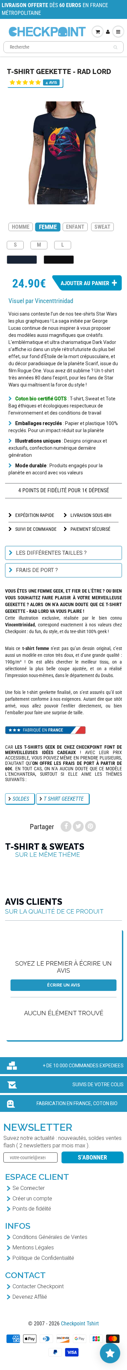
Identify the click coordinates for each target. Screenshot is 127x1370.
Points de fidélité (32, 1208)
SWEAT (102, 227)
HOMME (20, 227)
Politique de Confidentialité (43, 1258)
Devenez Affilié (30, 1297)
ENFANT (75, 227)
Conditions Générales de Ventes (50, 1237)
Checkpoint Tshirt (80, 1323)
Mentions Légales (33, 1247)
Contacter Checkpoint (38, 1286)
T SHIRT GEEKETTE (64, 799)
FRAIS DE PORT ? (37, 570)
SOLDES (21, 799)
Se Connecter (29, 1188)
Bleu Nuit (22, 259)
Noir (59, 259)
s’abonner (92, 1157)
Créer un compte (32, 1198)
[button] (25, 82)
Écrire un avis (63, 985)
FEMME (48, 226)
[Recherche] (115, 47)
